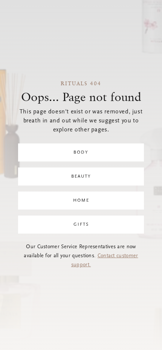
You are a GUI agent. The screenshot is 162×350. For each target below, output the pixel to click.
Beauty (81, 176)
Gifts (81, 224)
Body (81, 152)
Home (81, 200)
